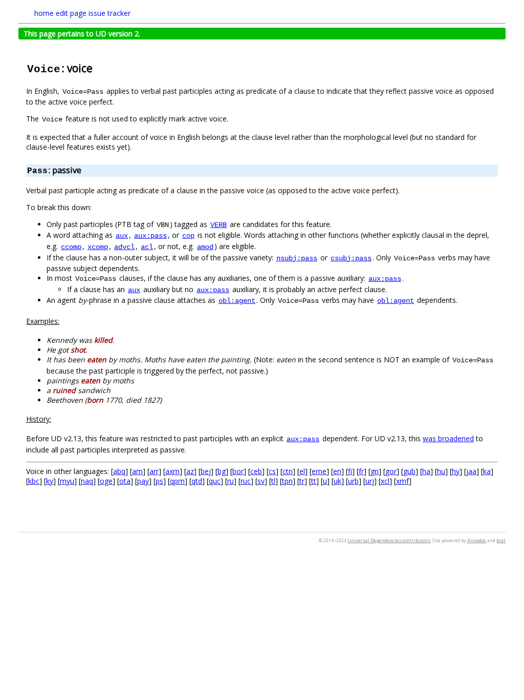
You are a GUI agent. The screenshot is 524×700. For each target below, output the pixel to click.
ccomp (71, 247)
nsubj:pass (296, 258)
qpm (177, 481)
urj (369, 481)
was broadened (448, 438)
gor (391, 471)
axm (172, 471)
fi (350, 471)
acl (147, 247)
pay (143, 481)
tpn (287, 481)
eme (319, 471)
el (302, 471)
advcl (124, 247)
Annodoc (476, 540)
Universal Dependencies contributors (388, 540)
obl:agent (237, 301)
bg (221, 471)
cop (188, 236)
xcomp (98, 247)
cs (272, 471)
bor (238, 471)
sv (261, 481)
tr (301, 481)
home (44, 13)
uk (337, 481)
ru (230, 481)
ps (159, 481)
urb (353, 481)
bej (206, 471)
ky (49, 481)
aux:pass (150, 236)
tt (313, 481)
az (190, 471)
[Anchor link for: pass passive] (85, 170)
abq (119, 471)
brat (501, 540)
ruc (246, 481)
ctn (287, 471)
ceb (256, 471)
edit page (71, 13)
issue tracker (109, 13)
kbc (33, 481)
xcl (385, 481)
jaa (471, 471)
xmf (402, 481)
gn (374, 471)
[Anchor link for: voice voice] (98, 67)
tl (273, 481)
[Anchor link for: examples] (63, 320)
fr (361, 471)
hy (456, 471)
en (337, 471)
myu (67, 481)
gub (409, 471)
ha (426, 471)
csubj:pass (351, 258)
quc (215, 481)
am (137, 471)
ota (124, 481)
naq (87, 481)
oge (106, 481)
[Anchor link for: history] (54, 418)
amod (205, 247)
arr (154, 471)
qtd (196, 481)
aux (122, 236)
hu (441, 471)
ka (487, 471)
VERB (218, 225)
